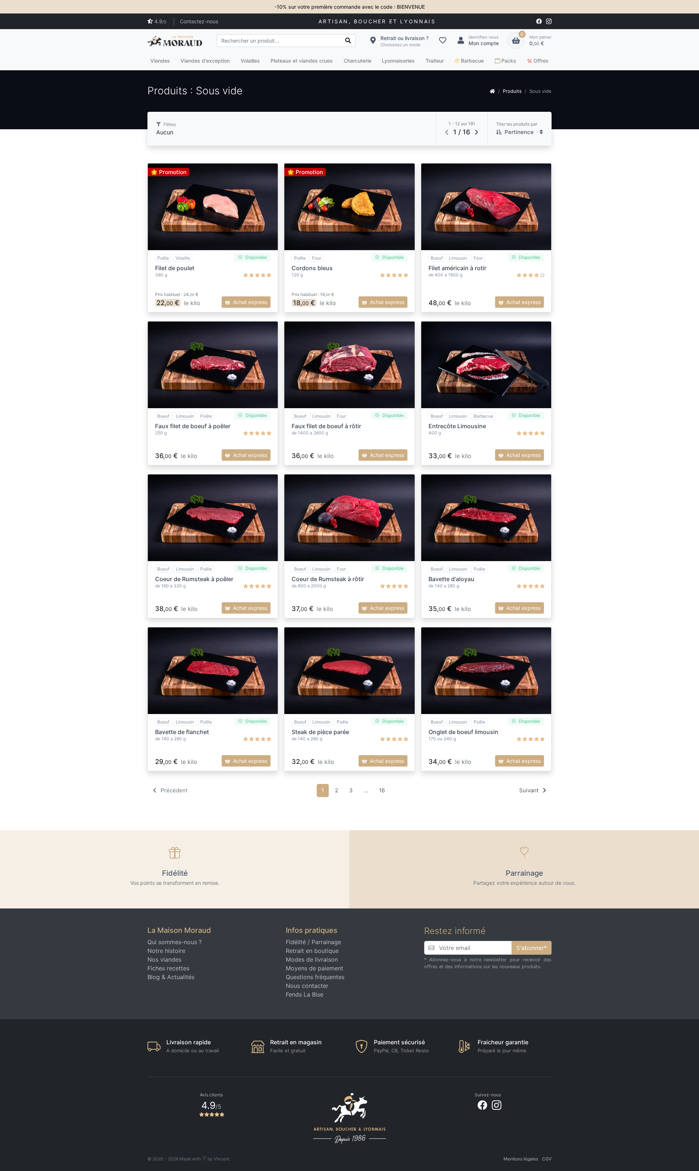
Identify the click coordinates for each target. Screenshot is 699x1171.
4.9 (160, 21)
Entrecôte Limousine (457, 426)
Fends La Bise (304, 994)
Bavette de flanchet (182, 732)
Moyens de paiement (314, 968)
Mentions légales (520, 1159)
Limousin (458, 258)
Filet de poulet (174, 268)
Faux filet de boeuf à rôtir (326, 426)
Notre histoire (166, 950)
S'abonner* (531, 947)
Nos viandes (164, 959)
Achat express (250, 302)
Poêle (163, 258)
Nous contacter (307, 985)
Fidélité (296, 942)
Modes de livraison (312, 959)
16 (382, 790)
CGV (547, 1159)
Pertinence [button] (519, 132)
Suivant (529, 790)
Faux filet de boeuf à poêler (192, 426)
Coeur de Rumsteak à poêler (194, 579)
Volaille (182, 258)
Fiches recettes (168, 968)
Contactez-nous (199, 21)
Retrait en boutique (312, 950)
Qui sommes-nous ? (174, 942)
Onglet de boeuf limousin (463, 732)
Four (316, 258)
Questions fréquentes (315, 977)
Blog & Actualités (170, 977)
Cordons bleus (312, 268)
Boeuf (437, 258)
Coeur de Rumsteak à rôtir (328, 579)
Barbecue (483, 416)
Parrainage (326, 942)
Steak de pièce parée (320, 732)
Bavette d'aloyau (451, 579)
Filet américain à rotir (457, 268)
